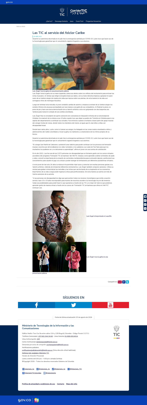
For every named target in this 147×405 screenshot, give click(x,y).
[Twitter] (127, 282)
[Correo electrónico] (120, 282)
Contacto (60, 384)
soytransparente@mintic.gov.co (57, 345)
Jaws (71, 21)
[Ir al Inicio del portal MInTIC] (116, 332)
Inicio (18, 26)
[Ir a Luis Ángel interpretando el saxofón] (59, 216)
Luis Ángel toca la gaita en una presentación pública (50, 91)
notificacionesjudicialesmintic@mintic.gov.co (37, 350)
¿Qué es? (49, 21)
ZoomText (79, 21)
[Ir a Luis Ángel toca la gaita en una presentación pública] (73, 67)
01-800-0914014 (71, 336)
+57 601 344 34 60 (45, 336)
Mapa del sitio (71, 384)
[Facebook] (124, 282)
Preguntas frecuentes (93, 21)
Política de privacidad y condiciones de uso (38, 384)
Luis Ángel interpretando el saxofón (99, 216)
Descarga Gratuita (61, 21)
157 (38, 339)
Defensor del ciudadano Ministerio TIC (35, 353)
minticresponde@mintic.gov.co (46, 342)
